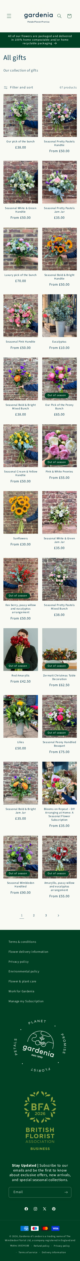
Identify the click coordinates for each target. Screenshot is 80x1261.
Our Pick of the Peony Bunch (59, 406)
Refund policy (41, 1246)
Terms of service (28, 1252)
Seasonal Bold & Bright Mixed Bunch (21, 406)
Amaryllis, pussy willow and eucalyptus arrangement (59, 886)
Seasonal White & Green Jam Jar (59, 540)
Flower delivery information (28, 952)
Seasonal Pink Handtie (20, 342)
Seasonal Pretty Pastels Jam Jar (59, 210)
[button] (9, 16)
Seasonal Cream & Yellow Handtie (20, 473)
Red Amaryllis (21, 675)
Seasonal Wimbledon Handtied (20, 884)
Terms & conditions (22, 942)
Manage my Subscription (26, 1001)
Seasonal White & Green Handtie (20, 210)
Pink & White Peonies (59, 472)
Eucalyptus (59, 342)
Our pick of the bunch (20, 141)
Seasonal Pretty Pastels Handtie (59, 143)
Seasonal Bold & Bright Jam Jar (21, 811)
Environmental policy (24, 971)
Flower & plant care (22, 981)
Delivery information (54, 1252)
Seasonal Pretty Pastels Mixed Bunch (59, 607)
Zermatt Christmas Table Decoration (59, 677)
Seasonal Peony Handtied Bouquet (59, 744)
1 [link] (22, 915)
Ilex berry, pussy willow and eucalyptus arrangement (20, 608)
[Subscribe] (66, 1192)
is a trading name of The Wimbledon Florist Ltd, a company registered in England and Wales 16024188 (40, 1241)
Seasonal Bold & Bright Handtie (59, 277)
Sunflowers (20, 538)
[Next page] (58, 915)
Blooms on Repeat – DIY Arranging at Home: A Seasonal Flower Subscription (59, 814)
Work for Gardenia (21, 991)
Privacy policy (19, 962)
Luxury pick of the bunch (20, 275)
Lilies (20, 742)
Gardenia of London (30, 1236)
